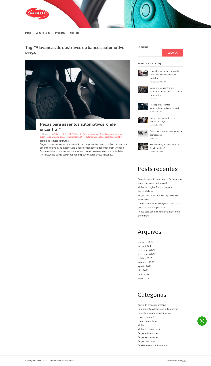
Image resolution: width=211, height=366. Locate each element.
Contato (74, 33)
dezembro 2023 (146, 250)
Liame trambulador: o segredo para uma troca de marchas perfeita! (164, 74)
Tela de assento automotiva (110, 137)
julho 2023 (143, 270)
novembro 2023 (146, 254)
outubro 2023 (145, 258)
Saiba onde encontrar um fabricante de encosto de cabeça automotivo (166, 91)
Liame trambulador (147, 321)
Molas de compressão (149, 329)
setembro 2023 (146, 262)
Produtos (60, 33)
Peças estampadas (148, 337)
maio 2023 (143, 278)
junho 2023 (143, 274)
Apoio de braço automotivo (91, 134)
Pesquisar (143, 46)
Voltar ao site (43, 33)
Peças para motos (147, 341)
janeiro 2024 (144, 246)
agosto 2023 (145, 266)
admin (55, 134)
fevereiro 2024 (146, 242)
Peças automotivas (88, 137)
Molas (141, 325)
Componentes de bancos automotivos (158, 309)
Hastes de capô (146, 317)
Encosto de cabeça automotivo (65, 137)
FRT (184, 361)
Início (28, 33)
